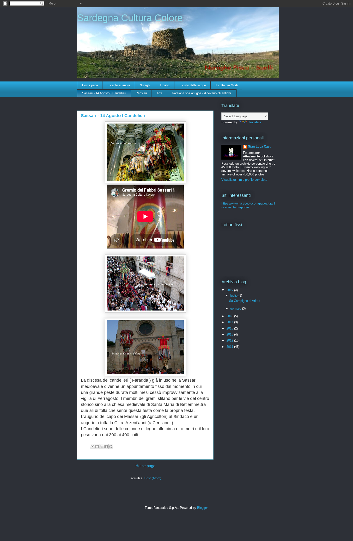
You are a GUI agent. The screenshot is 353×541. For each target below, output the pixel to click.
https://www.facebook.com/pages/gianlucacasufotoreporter (248, 205)
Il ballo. (165, 85)
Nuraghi (145, 85)
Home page (90, 85)
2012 (230, 340)
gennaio (236, 308)
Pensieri (141, 93)
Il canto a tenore (119, 85)
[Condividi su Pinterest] (110, 446)
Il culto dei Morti (226, 85)
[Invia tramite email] (92, 446)
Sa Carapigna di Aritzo (244, 301)
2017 (230, 322)
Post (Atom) (152, 478)
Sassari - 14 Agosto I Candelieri (104, 93)
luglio (234, 295)
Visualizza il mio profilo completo (244, 179)
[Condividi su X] (101, 446)
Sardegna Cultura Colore (130, 17)
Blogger (202, 508)
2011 (230, 346)
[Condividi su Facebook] (106, 446)
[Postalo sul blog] (97, 446)
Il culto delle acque (193, 85)
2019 (230, 290)
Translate (254, 122)
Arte (159, 93)
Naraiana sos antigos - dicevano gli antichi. (202, 93)
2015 (230, 328)
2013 (230, 334)
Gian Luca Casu (259, 146)
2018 (230, 316)
